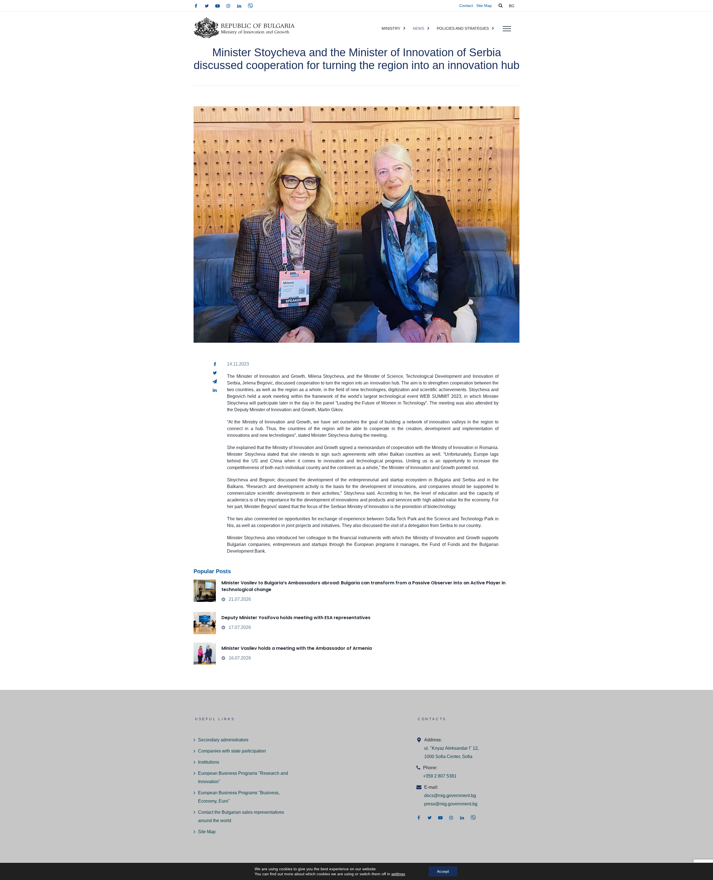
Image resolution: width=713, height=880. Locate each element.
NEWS (418, 28)
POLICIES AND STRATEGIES (463, 28)
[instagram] (228, 6)
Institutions (208, 762)
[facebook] (196, 6)
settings (398, 874)
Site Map (484, 5)
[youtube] (217, 6)
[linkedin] (239, 6)
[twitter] (206, 6)
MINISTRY (391, 28)
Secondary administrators (223, 739)
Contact (466, 5)
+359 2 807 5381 (439, 776)
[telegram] (215, 381)
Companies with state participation (232, 751)
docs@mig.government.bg (450, 795)
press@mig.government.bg (450, 803)
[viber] (250, 5)
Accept (443, 871)
